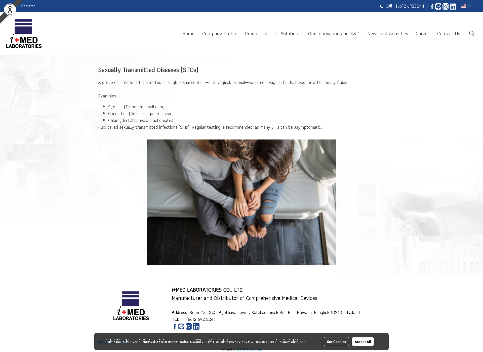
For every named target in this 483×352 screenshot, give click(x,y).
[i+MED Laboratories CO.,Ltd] (432, 6)
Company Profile (219, 33)
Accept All (363, 341)
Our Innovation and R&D (333, 33)
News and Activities (387, 33)
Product (254, 33)
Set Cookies (336, 341)
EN (469, 6)
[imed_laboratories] (445, 6)
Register (28, 6)
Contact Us (448, 33)
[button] (471, 33)
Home (188, 33)
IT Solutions (287, 33)
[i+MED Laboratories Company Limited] (453, 6)
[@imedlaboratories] (438, 6)
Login (10, 6)
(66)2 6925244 (410, 6)
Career (422, 33)
